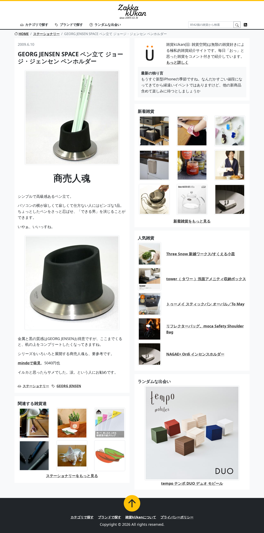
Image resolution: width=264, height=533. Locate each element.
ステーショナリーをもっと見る (72, 475)
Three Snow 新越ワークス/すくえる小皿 (200, 253)
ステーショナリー (46, 34)
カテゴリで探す (36, 24)
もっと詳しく (177, 62)
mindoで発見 (29, 362)
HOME (24, 34)
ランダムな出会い (107, 24)
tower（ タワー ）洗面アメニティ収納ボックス (206, 278)
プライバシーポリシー (176, 517)
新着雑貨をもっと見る (192, 221)
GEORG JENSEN (69, 386)
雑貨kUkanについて (140, 517)
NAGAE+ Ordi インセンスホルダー (195, 354)
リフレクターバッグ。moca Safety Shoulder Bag (205, 329)
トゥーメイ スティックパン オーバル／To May (205, 303)
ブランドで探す (71, 24)
